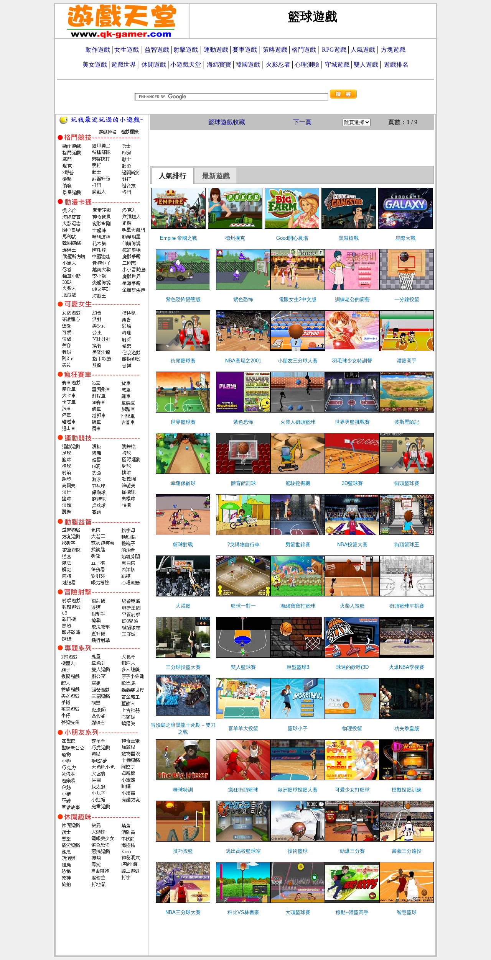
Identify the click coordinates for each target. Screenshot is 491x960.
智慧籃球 (407, 912)
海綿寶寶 (219, 64)
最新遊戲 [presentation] (216, 176)
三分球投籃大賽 (183, 667)
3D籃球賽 (352, 483)
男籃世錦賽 (297, 544)
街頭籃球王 (406, 544)
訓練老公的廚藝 (352, 299)
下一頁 (302, 122)
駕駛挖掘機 (297, 483)
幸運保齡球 (183, 483)
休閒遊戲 (154, 64)
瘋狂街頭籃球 (243, 790)
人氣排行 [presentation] (172, 176)
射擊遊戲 (185, 49)
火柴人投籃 (352, 606)
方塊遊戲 (393, 49)
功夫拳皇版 (406, 728)
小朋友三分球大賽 (298, 361)
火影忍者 (278, 64)
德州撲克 (235, 238)
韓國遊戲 (248, 64)
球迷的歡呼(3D (352, 667)
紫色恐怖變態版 (183, 299)
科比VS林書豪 (243, 912)
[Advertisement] (292, 147)
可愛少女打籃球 (352, 790)
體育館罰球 (243, 483)
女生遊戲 (126, 49)
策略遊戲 (275, 49)
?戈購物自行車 (243, 544)
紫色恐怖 (243, 299)
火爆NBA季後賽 (406, 667)
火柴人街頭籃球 (297, 422)
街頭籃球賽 (183, 361)
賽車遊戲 (244, 49)
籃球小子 (298, 728)
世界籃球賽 (183, 422)
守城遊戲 (337, 64)
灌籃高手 (407, 361)
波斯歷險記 (406, 422)
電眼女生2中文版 (297, 299)
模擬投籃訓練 (407, 790)
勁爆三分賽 (352, 851)
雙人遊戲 (366, 64)
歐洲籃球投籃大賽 (298, 790)
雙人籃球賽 (243, 667)
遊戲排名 (396, 64)
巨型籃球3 (298, 667)
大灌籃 (183, 606)
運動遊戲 (216, 49)
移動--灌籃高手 (352, 912)
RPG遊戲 (334, 49)
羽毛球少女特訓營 (352, 361)
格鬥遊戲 (304, 49)
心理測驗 (307, 64)
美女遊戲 (94, 64)
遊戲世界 (123, 64)
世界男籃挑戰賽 (352, 422)
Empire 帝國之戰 (178, 238)
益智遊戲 (157, 49)
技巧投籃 (183, 851)
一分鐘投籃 (406, 299)
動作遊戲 (98, 49)
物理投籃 (352, 728)
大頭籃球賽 (297, 912)
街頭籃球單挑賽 (406, 606)
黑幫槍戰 (349, 238)
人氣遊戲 (363, 49)
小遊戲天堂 (185, 64)
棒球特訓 (183, 790)
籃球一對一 (243, 606)
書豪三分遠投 (407, 851)
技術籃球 (298, 851)
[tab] (173, 176)
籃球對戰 (183, 544)
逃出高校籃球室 (243, 851)
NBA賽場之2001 (243, 361)
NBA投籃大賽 (352, 544)
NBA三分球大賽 (183, 912)
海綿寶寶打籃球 (297, 606)
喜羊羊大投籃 (243, 728)
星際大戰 (405, 238)
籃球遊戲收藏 (226, 122)
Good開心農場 (292, 238)
